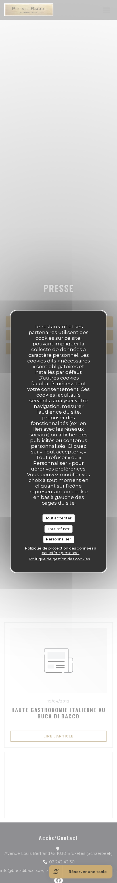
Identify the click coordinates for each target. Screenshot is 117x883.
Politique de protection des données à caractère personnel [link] (60, 550)
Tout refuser (59, 529)
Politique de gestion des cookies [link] (59, 559)
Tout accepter (58, 518)
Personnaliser (58, 539)
